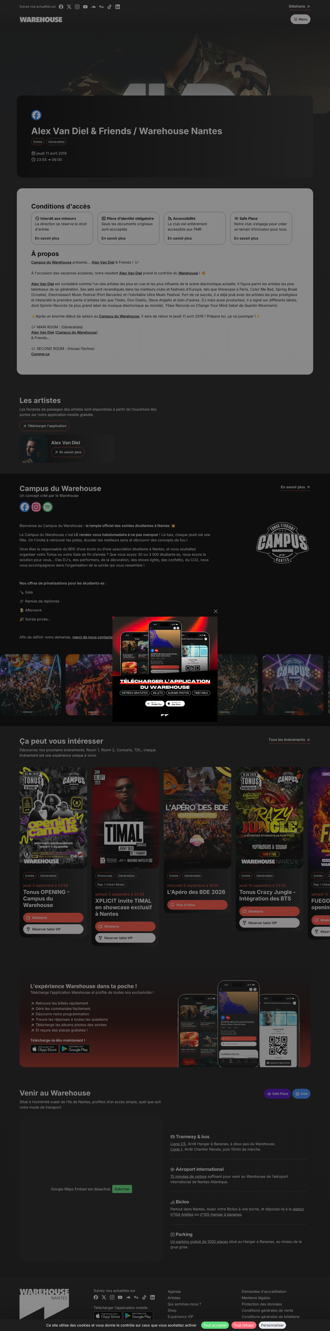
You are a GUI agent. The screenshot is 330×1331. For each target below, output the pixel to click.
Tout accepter (215, 1325)
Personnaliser (272, 1325)
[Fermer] (215, 611)
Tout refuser (244, 1325)
